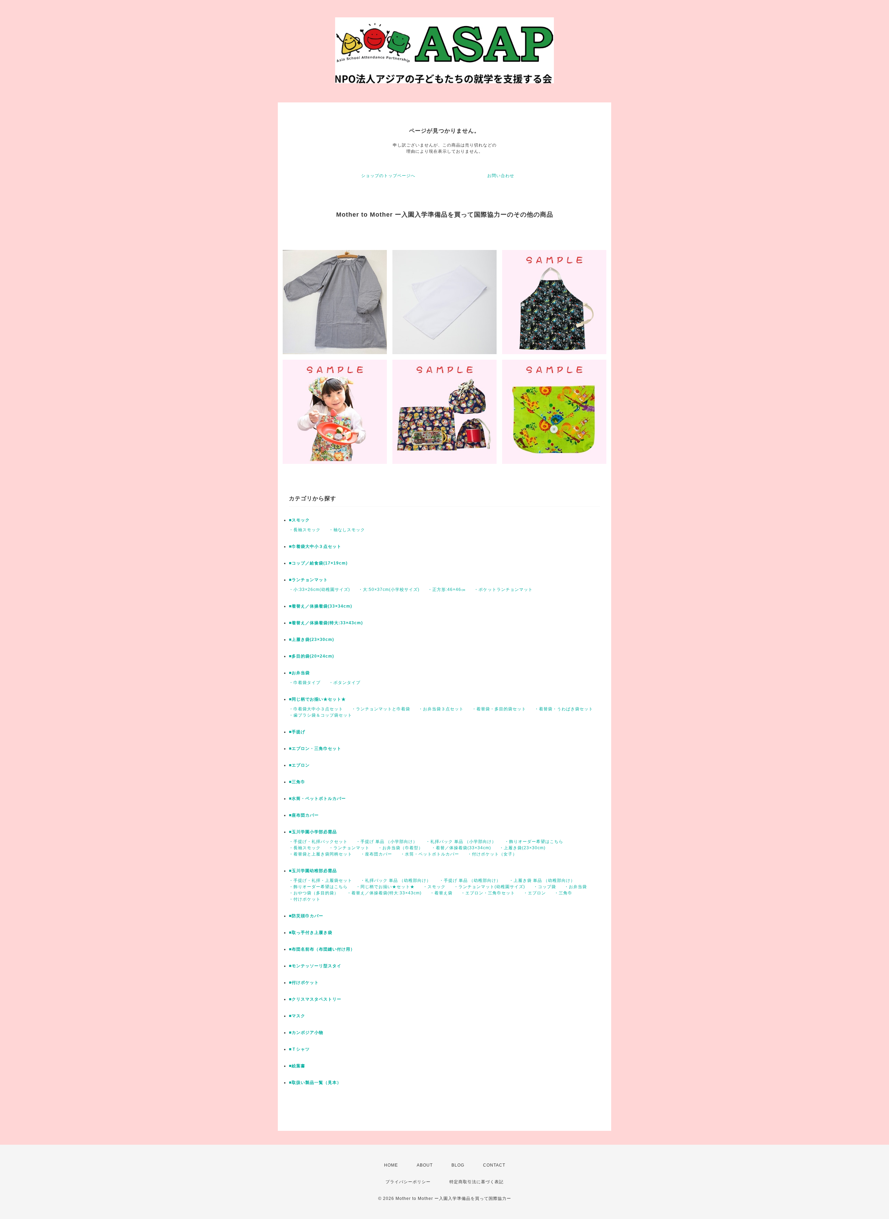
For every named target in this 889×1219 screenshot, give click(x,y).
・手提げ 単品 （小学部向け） (386, 841)
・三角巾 (563, 893)
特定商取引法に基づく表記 (476, 1181)
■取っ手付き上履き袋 (310, 932)
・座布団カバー (376, 854)
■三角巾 (297, 781)
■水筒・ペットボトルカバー (317, 798)
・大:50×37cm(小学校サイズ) (388, 589)
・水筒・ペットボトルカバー (429, 854)
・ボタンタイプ (344, 682)
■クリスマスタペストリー (315, 999)
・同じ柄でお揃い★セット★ (385, 886)
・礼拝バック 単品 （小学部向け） (461, 841)
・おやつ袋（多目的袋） (314, 893)
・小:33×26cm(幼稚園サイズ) (319, 589)
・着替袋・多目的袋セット (499, 709)
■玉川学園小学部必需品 (313, 831)
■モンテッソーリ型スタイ (315, 965)
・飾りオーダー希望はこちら (534, 841)
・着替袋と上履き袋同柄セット (320, 854)
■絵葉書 (297, 1065)
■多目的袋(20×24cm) (311, 656)
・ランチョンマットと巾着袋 (380, 709)
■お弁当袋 (299, 672)
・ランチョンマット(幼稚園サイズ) (489, 886)
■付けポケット (304, 982)
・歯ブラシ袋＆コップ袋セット (320, 715)
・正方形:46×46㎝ (447, 589)
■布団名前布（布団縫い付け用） (322, 949)
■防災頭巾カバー (306, 915)
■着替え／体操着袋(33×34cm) (320, 606)
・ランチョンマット (349, 847)
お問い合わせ (500, 175)
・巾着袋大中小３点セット (316, 709)
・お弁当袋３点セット (441, 709)
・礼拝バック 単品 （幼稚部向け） (395, 880)
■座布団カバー (304, 815)
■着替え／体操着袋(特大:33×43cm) (326, 622)
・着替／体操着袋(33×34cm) (461, 847)
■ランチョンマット (308, 579)
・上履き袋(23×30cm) (522, 847)
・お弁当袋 (575, 886)
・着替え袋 (441, 893)
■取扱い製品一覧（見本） (315, 1082)
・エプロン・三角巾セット (488, 893)
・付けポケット (305, 899)
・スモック (434, 886)
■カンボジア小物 (306, 1032)
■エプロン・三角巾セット (315, 748)
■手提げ (297, 731)
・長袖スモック (305, 529)
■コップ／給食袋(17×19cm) (318, 563)
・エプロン (534, 893)
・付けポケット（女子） (492, 854)
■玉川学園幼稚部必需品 (313, 870)
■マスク (297, 1015)
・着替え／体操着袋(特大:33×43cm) (384, 893)
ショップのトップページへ (388, 175)
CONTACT (494, 1165)
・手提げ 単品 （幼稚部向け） (470, 880)
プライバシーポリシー (408, 1181)
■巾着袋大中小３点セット (315, 546)
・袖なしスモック (347, 529)
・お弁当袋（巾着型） (400, 847)
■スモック (299, 520)
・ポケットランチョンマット (503, 589)
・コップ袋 (544, 886)
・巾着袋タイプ (305, 682)
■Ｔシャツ (299, 1049)
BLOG (457, 1165)
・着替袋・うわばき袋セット (563, 709)
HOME (391, 1165)
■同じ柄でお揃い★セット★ (317, 699)
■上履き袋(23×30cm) (311, 639)
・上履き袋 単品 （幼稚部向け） (542, 880)
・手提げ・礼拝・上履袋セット (320, 880)
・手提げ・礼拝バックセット (318, 841)
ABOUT (425, 1165)
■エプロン (299, 765)
